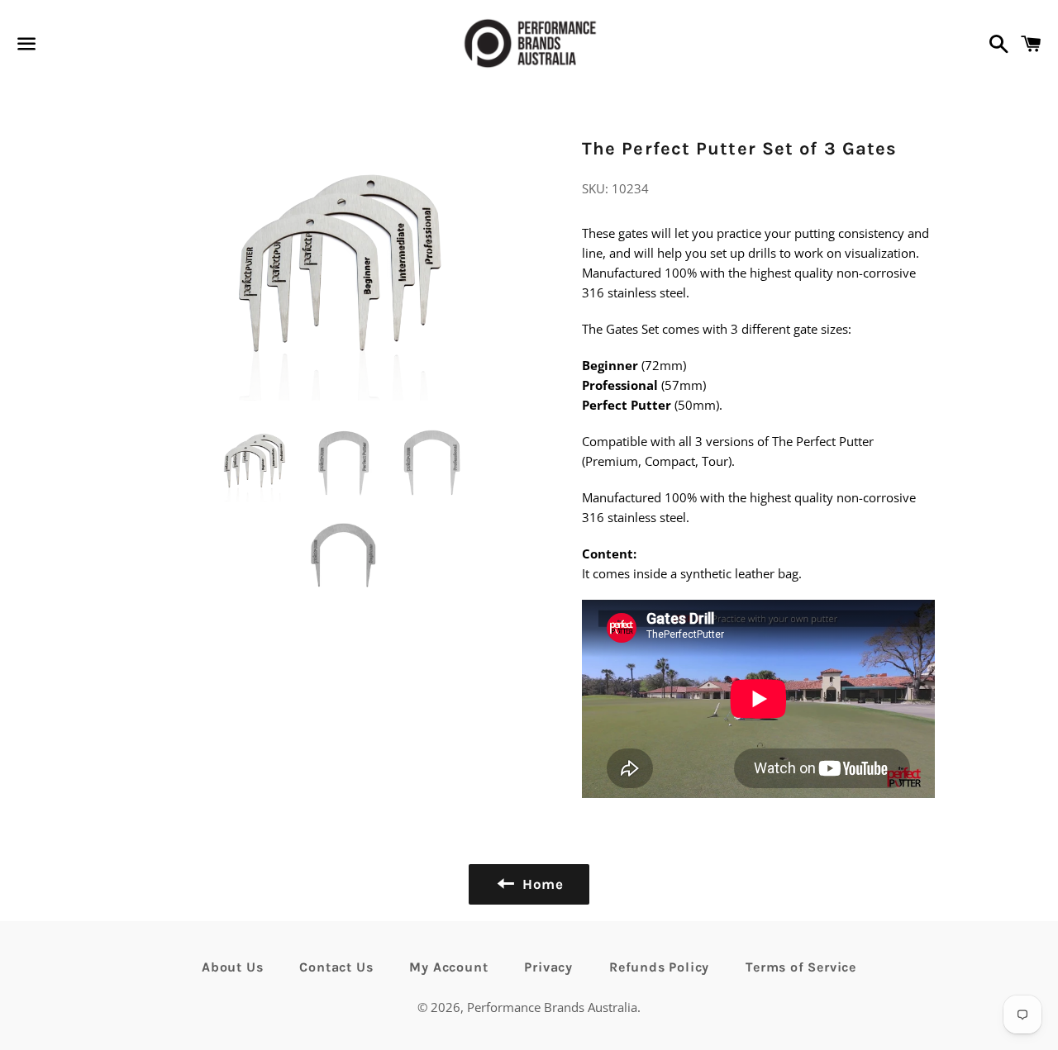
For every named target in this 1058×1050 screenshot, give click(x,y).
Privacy (548, 967)
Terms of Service (801, 967)
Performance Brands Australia (552, 1007)
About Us (232, 967)
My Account (448, 967)
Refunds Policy (659, 967)
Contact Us (336, 967)
